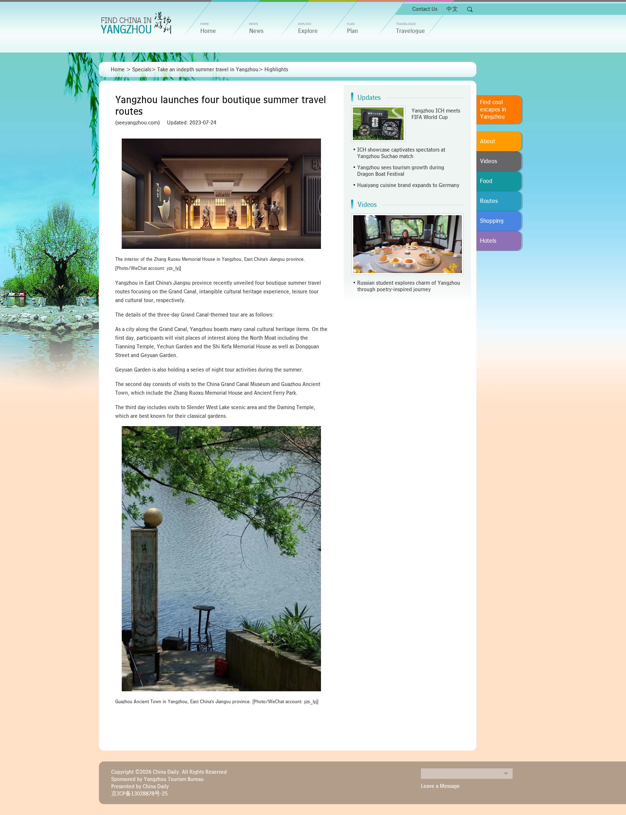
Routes (488, 201)
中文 (452, 9)
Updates (369, 97)
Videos (367, 204)
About (487, 141)
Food (486, 181)
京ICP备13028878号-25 (139, 794)
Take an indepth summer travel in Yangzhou (207, 69)
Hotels (488, 241)
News (256, 31)
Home (118, 69)
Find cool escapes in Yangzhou (493, 109)
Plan (352, 31)
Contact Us (424, 9)
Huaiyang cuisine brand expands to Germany (408, 185)
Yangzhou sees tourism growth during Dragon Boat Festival (400, 171)
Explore (308, 31)
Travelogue (410, 31)
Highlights (276, 69)
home (208, 31)
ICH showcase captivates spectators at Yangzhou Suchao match (401, 153)
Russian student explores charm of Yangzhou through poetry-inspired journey (408, 286)
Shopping (492, 221)
